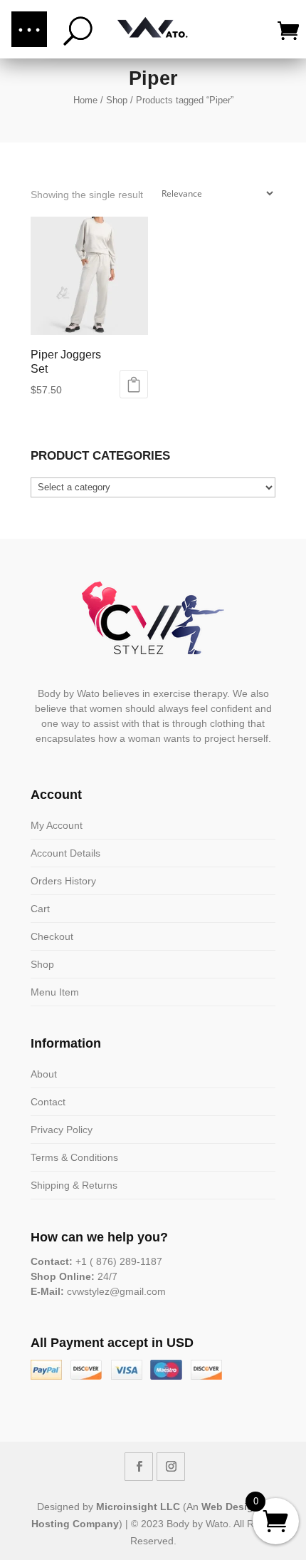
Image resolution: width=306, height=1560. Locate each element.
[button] (29, 29)
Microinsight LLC (138, 1506)
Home (85, 100)
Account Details (65, 853)
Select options (134, 384)
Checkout (52, 936)
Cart (40, 908)
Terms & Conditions (74, 1157)
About (44, 1074)
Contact (48, 1101)
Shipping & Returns (74, 1185)
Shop (116, 100)
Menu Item (55, 992)
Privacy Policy (62, 1129)
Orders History (63, 881)
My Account (57, 825)
